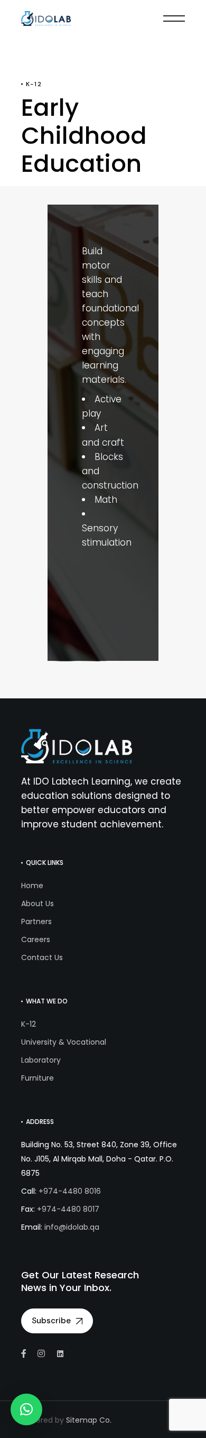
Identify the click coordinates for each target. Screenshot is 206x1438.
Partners (36, 921)
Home (32, 885)
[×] (26, 1409)
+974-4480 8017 (68, 1209)
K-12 (28, 1024)
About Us (37, 903)
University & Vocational (63, 1042)
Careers (35, 939)
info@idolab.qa (71, 1227)
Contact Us (42, 957)
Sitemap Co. (88, 1420)
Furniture (37, 1078)
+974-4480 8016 (70, 1191)
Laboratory (41, 1060)
